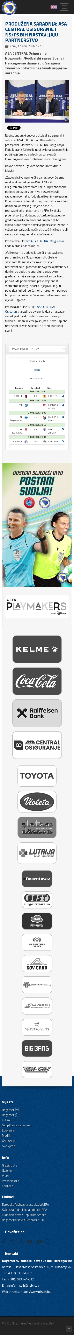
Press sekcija (10, 1180)
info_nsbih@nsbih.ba (24, 1285)
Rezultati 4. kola (37, 361)
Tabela (37, 370)
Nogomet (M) (10, 1109)
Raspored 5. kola (37, 378)
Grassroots (9, 1140)
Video (5, 1175)
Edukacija (8, 1130)
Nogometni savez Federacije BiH (23, 1220)
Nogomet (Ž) (10, 1115)
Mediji (6, 1135)
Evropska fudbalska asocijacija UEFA (25, 1204)
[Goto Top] (69, 1329)
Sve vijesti (9, 1145)
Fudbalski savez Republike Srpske (24, 1214)
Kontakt (7, 1186)
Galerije (7, 1170)
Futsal (6, 1120)
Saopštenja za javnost (17, 1125)
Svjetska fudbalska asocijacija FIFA (24, 1209)
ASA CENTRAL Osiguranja (47, 241)
